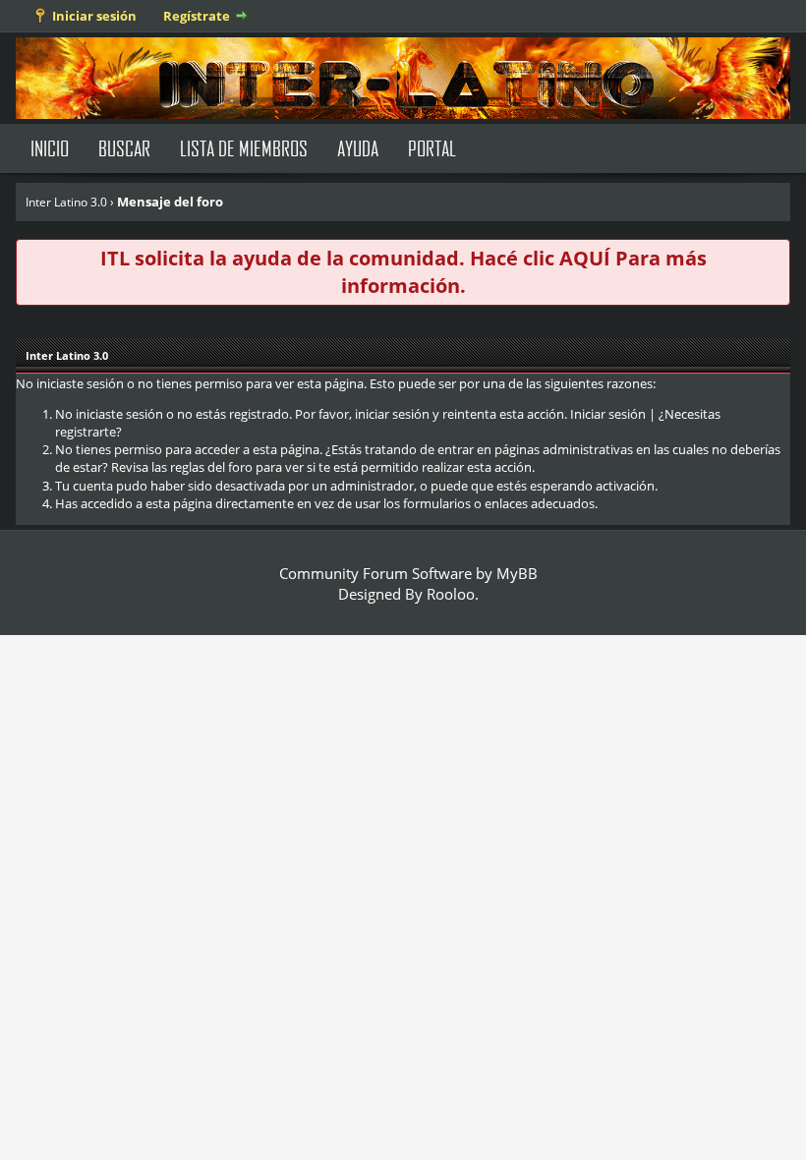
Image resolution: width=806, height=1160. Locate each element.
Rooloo (451, 594)
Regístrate (196, 16)
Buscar (124, 148)
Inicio (49, 148)
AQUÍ (584, 258)
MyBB (517, 573)
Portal (432, 148)
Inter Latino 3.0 (66, 202)
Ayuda (357, 148)
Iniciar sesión (94, 16)
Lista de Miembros (244, 148)
